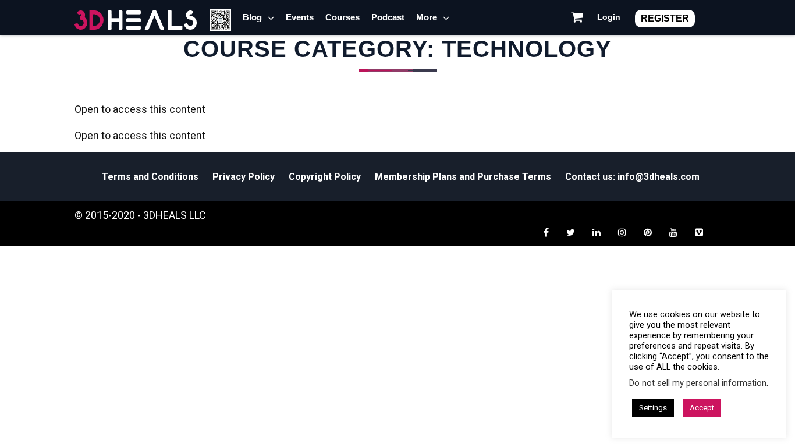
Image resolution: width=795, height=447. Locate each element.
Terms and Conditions (150, 176)
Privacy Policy (243, 176)
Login (608, 17)
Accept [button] (702, 407)
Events (300, 17)
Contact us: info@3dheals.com (632, 176)
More (426, 17)
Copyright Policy (325, 176)
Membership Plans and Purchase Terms (463, 176)
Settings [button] (653, 407)
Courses (342, 17)
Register (665, 18)
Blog (252, 17)
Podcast (387, 17)
